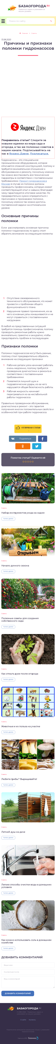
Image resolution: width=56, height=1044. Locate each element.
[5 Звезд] (33, 462)
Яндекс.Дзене (19, 153)
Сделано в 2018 (22, 1038)
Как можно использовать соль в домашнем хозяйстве (26, 941)
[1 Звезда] (23, 462)
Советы (4, 508)
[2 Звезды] (26, 462)
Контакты (32, 1020)
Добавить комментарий (18, 993)
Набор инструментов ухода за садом (23, 513)
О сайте (23, 1020)
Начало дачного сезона (15, 565)
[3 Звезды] (28, 462)
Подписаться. (39, 153)
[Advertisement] (28, 89)
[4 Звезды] (30, 462)
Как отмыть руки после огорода (19, 673)
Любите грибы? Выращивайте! (19, 779)
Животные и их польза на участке (20, 726)
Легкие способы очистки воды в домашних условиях (26, 886)
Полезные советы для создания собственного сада (20, 619)
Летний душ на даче (13, 832)
